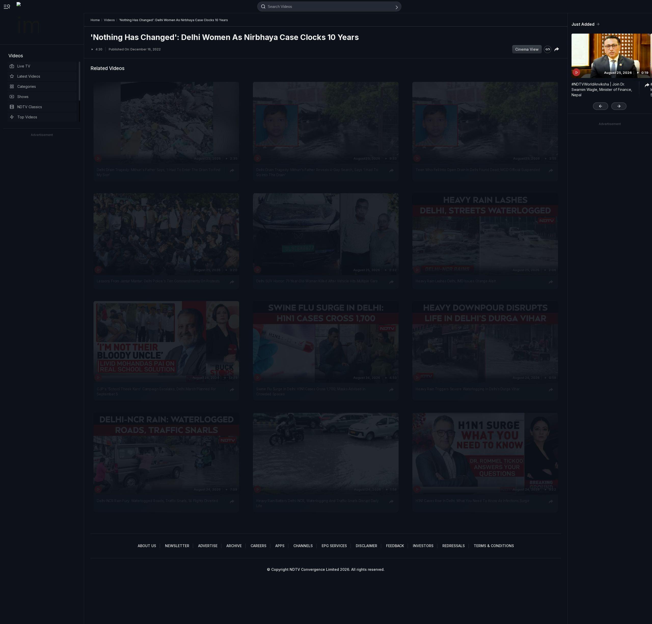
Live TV (23, 66)
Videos (15, 55)
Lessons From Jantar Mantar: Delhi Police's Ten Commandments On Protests (158, 281)
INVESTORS (423, 546)
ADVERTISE (208, 546)
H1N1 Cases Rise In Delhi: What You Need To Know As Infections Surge (472, 500)
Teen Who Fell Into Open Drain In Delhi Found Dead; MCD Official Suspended (478, 170)
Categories (26, 86)
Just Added (583, 24)
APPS (279, 546)
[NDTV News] (28, 22)
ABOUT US (147, 546)
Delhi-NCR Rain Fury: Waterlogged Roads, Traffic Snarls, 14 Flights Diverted (157, 500)
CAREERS (258, 546)
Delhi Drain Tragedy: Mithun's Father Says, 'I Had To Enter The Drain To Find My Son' (159, 172)
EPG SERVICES (334, 546)
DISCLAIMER (366, 546)
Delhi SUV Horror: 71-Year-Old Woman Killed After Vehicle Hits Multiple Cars (316, 281)
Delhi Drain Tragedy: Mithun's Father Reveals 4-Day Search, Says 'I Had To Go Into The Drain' (317, 172)
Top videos (27, 117)
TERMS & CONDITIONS (494, 546)
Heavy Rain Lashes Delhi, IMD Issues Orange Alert (456, 281)
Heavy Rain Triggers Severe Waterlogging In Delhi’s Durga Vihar (468, 389)
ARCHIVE (234, 546)
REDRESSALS (453, 546)
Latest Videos (28, 76)
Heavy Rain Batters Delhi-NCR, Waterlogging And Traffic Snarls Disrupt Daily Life (317, 503)
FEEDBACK (395, 546)
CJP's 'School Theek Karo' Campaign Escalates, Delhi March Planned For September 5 (156, 391)
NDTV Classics (29, 107)
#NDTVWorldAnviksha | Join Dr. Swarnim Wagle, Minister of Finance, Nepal (602, 89)
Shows (23, 96)
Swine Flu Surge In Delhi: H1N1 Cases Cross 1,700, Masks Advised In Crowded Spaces (310, 391)
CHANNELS (303, 546)
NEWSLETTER (177, 546)
